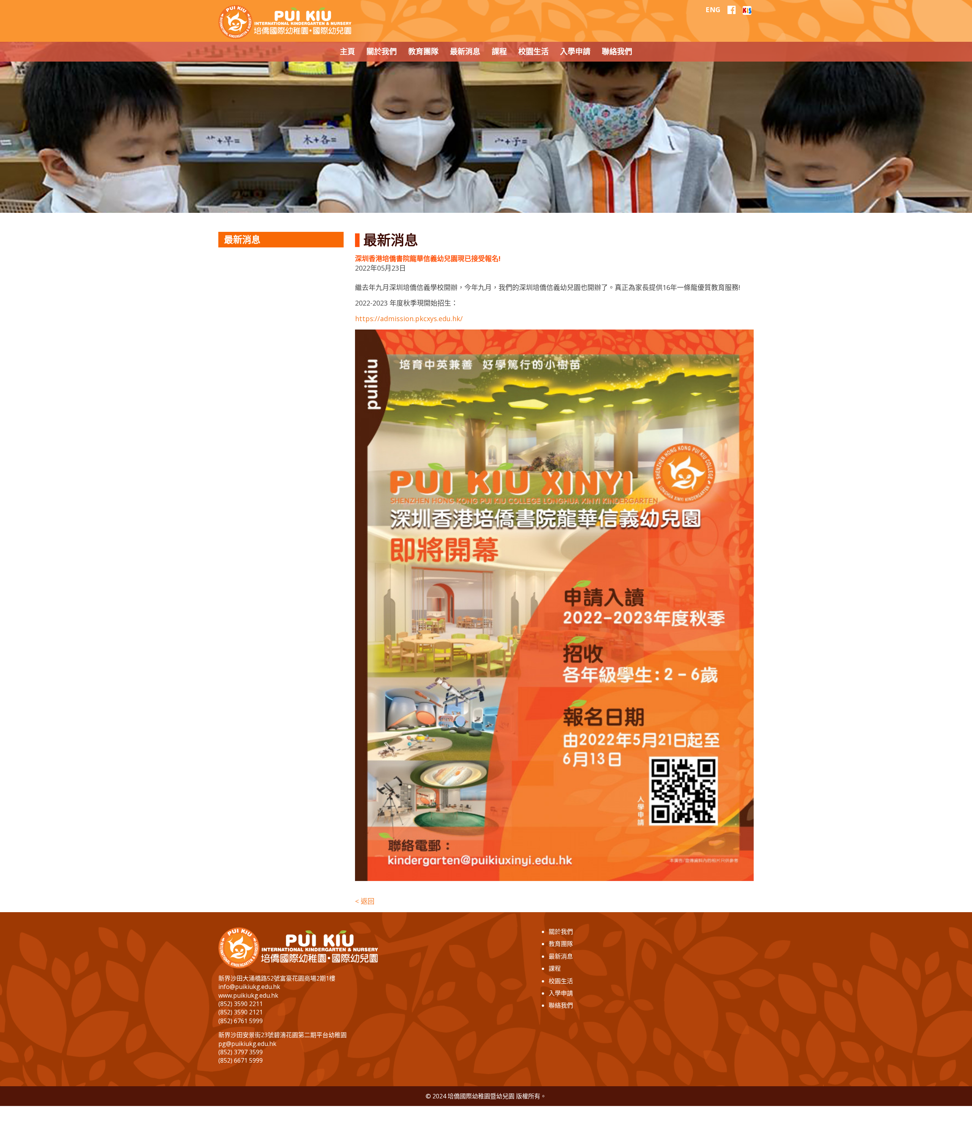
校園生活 (561, 981)
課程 (555, 968)
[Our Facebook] (731, 9)
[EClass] (747, 9)
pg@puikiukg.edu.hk (247, 1043)
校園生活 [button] (533, 51)
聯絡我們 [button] (617, 51)
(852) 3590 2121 (240, 1012)
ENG (712, 9)
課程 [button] (499, 51)
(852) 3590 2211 (240, 1004)
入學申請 (561, 993)
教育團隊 (561, 944)
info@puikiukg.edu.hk (249, 986)
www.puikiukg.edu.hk (248, 995)
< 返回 (364, 901)
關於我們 (561, 931)
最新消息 (561, 956)
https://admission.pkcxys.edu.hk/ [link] (409, 318)
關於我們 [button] (381, 51)
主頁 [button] (347, 51)
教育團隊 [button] (423, 51)
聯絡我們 (561, 1005)
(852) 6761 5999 (240, 1021)
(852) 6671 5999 (240, 1060)
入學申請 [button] (575, 51)
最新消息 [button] (465, 51)
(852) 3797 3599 (240, 1052)
